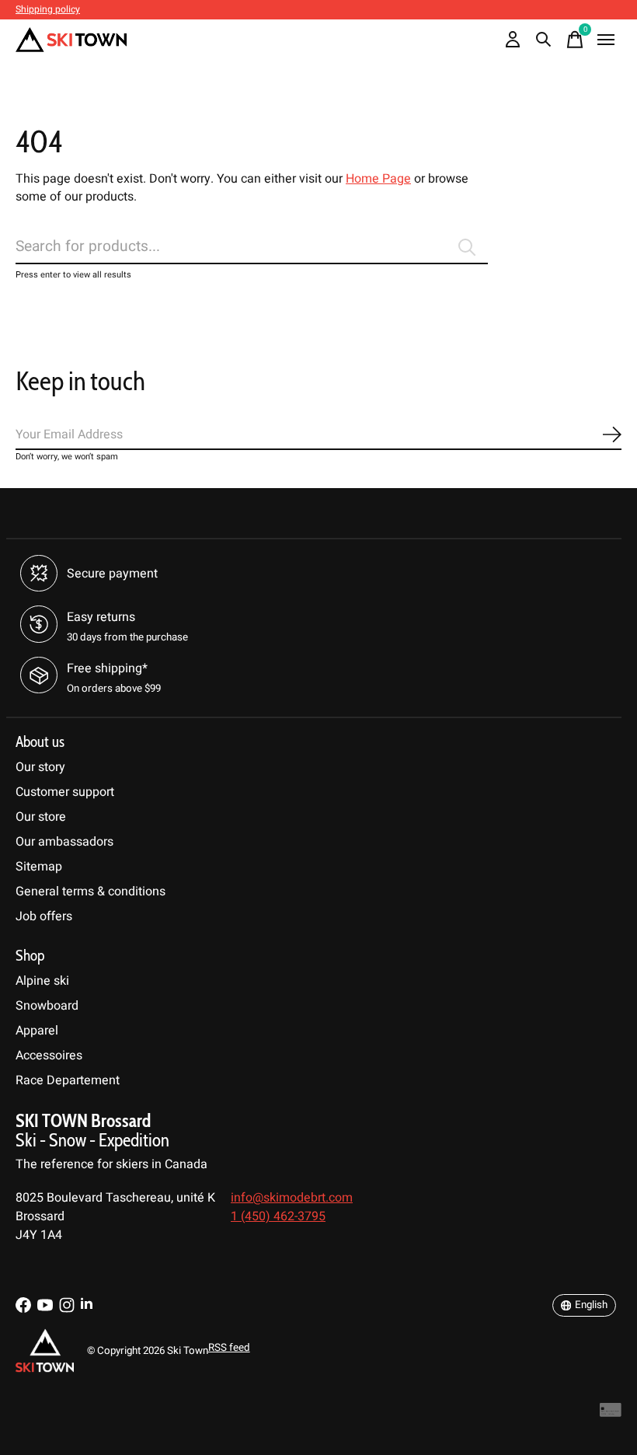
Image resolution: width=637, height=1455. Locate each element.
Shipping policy (48, 9)
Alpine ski (42, 981)
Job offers (44, 916)
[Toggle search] (543, 39)
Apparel (37, 1030)
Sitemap (39, 866)
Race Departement (68, 1080)
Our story (40, 767)
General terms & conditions (90, 891)
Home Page (378, 178)
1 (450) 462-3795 (278, 1216)
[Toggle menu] (605, 39)
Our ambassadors (64, 841)
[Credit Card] (610, 1414)
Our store (41, 817)
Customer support (65, 792)
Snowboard (47, 1005)
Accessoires (49, 1055)
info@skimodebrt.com (292, 1197)
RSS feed (229, 1348)
